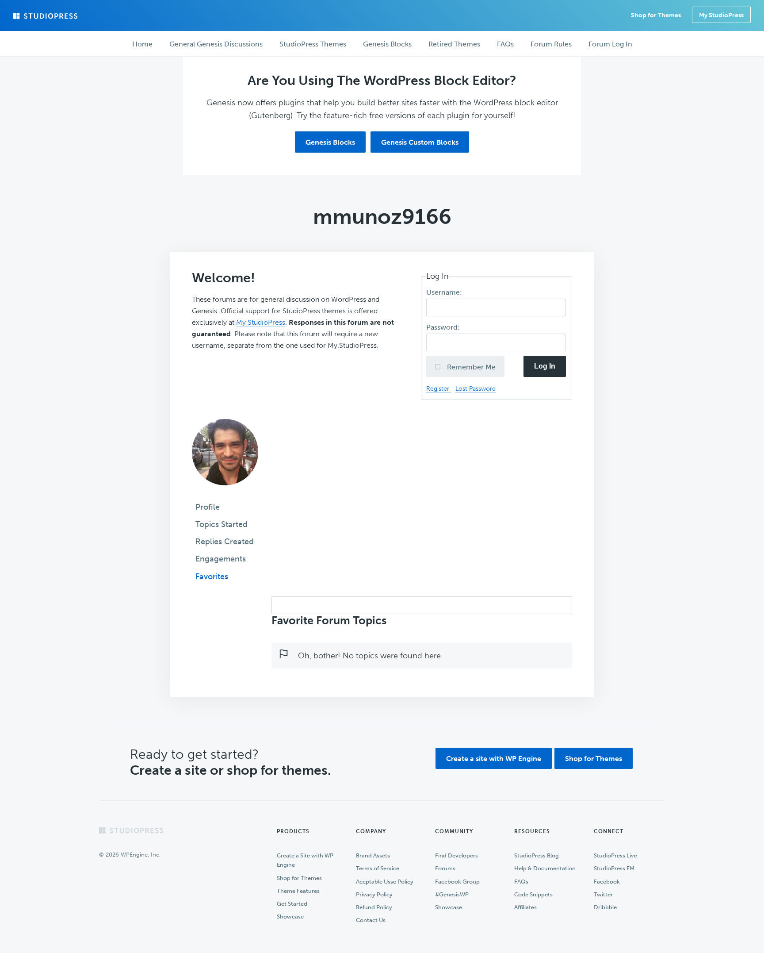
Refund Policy (374, 907)
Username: (445, 292)
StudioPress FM (614, 868)
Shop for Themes (593, 758)
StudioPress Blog (536, 855)
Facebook (607, 881)
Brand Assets (373, 855)
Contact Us (371, 920)
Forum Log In (610, 44)
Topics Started (221, 524)
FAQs (521, 881)
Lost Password (475, 388)
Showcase (290, 916)
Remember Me (470, 367)
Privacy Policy (374, 894)
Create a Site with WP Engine (305, 860)
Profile (207, 507)
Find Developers (456, 855)
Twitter (603, 894)
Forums (445, 868)
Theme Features (298, 891)
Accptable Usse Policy (384, 881)
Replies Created (224, 541)
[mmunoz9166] (225, 491)
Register (438, 388)
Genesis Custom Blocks (419, 142)
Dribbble (605, 907)
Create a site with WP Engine (493, 758)
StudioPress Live (615, 855)
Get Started (292, 903)
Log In (544, 366)
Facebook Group (457, 881)
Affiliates (525, 907)
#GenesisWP (452, 894)
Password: (444, 327)
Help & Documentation (545, 868)
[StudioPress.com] (46, 16)
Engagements (220, 559)
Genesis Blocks (330, 142)
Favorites (211, 576)
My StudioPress (721, 15)
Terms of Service (377, 868)
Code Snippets (533, 894)
